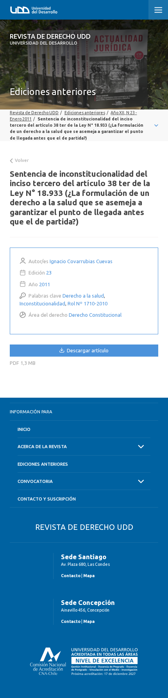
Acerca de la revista (42, 446)
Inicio (24, 429)
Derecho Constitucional (95, 315)
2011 (44, 284)
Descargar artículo (87, 350)
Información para (31, 411)
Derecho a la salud (83, 295)
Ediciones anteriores (43, 464)
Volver (21, 160)
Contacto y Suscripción (47, 498)
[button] (158, 10)
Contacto (70, 575)
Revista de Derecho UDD (50, 39)
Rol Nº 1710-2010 (87, 303)
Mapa (89, 575)
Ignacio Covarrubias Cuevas (81, 261)
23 (49, 272)
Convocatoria (35, 481)
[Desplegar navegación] (84, 125)
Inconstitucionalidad (42, 303)
